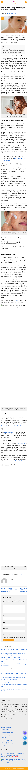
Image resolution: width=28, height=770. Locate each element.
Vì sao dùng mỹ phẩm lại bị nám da (10, 49)
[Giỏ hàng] (26, 2)
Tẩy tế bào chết (18, 425)
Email (4, 622)
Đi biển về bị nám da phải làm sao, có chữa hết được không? (6, 589)
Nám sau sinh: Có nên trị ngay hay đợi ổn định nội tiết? (14, 685)
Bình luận (5, 604)
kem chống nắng (21, 443)
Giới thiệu (3, 737)
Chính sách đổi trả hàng (7, 732)
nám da (20, 574)
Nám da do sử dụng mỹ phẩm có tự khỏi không (13, 50)
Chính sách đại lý (5, 729)
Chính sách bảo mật (6, 727)
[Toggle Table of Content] (22, 47)
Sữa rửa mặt (4, 425)
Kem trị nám (16, 300)
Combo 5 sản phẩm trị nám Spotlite (16, 460)
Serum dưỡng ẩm (8, 432)
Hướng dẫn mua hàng (6, 740)
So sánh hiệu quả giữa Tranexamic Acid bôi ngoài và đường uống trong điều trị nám (13, 678)
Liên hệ (3, 745)
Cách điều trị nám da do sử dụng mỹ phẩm (12, 52)
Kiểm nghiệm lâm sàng (7, 743)
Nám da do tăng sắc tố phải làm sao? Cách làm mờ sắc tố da (21, 589)
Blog (12, 574)
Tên (4, 615)
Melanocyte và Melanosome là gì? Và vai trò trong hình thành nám (14, 674)
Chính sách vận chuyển (7, 735)
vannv (16, 13)
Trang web (5, 628)
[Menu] (2, 2)
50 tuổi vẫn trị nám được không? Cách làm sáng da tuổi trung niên (13, 690)
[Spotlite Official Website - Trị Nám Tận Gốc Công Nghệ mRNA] (14, 2)
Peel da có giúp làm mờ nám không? (10, 657)
